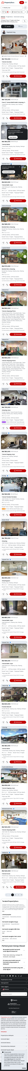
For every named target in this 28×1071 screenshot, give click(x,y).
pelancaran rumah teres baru (16, 908)
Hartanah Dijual (5, 1039)
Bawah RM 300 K (6, 924)
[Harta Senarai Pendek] (24, 37)
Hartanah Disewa (5, 1042)
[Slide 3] (12, 52)
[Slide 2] (11, 52)
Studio (3, 931)
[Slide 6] (16, 52)
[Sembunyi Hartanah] (21, 37)
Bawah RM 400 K (15, 924)
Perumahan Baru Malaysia (8, 1046)
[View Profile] (14, 32)
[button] (3, 16)
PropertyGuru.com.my (6, 1017)
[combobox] (13, 7)
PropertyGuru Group (6, 979)
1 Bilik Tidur (9, 931)
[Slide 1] (10, 52)
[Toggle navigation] (25, 2)
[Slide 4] (15, 304)
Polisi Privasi (10, 1059)
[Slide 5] (16, 304)
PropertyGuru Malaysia (7, 1035)
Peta (21, 26)
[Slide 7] (17, 52)
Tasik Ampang (5, 916)
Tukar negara (4, 986)
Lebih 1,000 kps (13, 938)
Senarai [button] (9, 26)
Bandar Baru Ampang (15, 916)
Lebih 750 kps (5, 938)
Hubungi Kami (4, 983)
